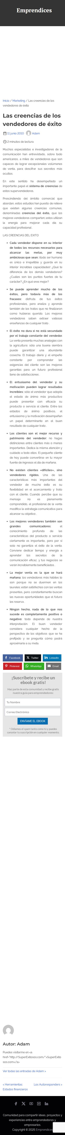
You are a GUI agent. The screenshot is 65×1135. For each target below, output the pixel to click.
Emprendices (44, 1129)
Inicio (6, 100)
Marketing (18, 100)
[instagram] (39, 1104)
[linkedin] (46, 1104)
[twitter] (23, 1104)
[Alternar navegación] (32, 22)
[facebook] (16, 1104)
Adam (36, 133)
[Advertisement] (32, 60)
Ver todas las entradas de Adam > (24, 1071)
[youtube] (31, 1104)
